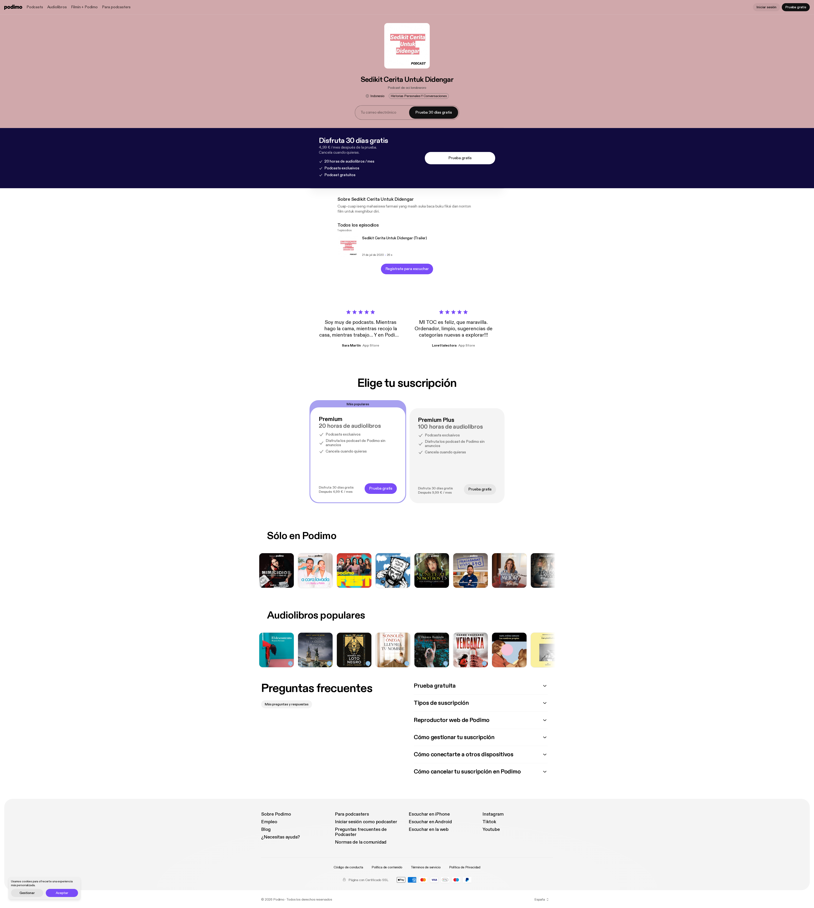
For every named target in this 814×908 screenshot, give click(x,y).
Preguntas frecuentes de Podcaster (361, 831)
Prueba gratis (795, 7)
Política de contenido (387, 867)
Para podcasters (116, 7)
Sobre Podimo (276, 814)
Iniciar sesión (766, 7)
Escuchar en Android (430, 822)
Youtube (491, 829)
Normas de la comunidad (360, 842)
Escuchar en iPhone (429, 814)
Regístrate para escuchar (407, 268)
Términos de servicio (426, 867)
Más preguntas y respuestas (286, 704)
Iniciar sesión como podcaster (366, 822)
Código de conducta (348, 867)
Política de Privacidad (464, 867)
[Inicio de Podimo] (13, 7)
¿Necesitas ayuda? (280, 837)
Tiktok (489, 822)
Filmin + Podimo (84, 7)
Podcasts (34, 7)
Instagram (493, 814)
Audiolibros (57, 7)
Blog (266, 829)
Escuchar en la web (429, 829)
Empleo (269, 822)
